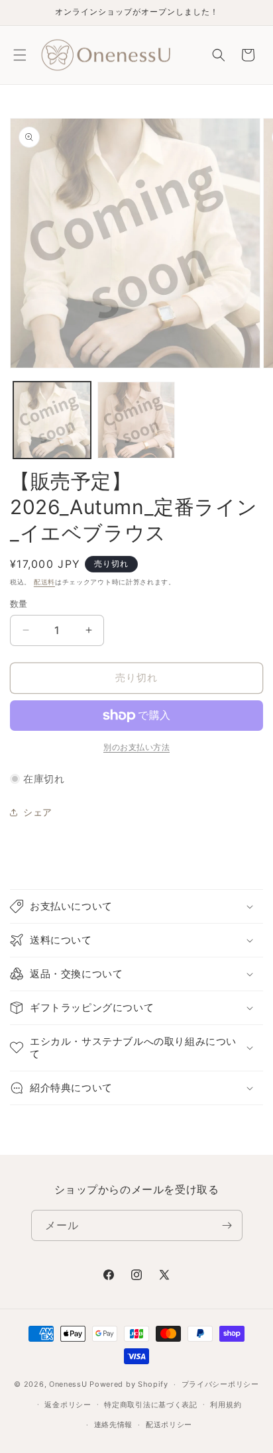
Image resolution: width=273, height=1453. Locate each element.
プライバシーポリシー (220, 1384)
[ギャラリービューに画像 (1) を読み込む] (52, 420)
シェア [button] (37, 812)
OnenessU (68, 1384)
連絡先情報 (113, 1424)
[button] (19, 55)
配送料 (44, 582)
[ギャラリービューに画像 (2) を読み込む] (136, 420)
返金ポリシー (67, 1404)
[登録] (227, 1225)
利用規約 (225, 1404)
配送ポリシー (169, 1424)
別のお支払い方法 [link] (136, 747)
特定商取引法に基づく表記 (150, 1404)
